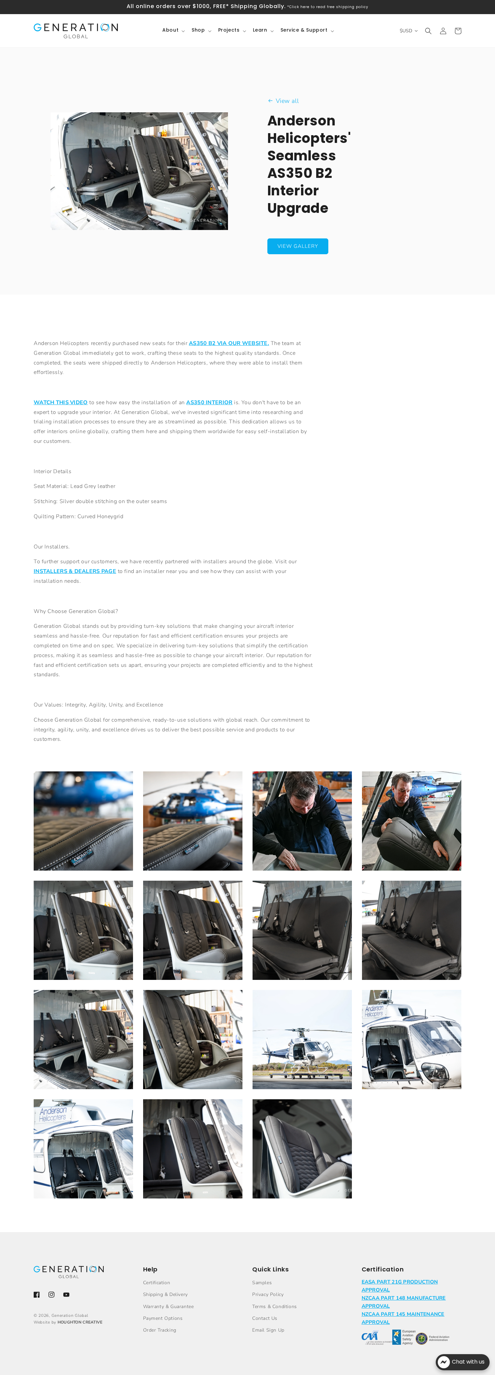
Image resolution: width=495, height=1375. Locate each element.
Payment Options (163, 1318)
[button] (173, 31)
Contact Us (264, 1318)
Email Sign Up (268, 1330)
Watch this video (61, 402)
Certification (156, 1282)
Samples (262, 1282)
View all (287, 101)
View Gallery (297, 246)
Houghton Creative (80, 1322)
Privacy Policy (268, 1294)
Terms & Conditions (274, 1306)
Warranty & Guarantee (168, 1306)
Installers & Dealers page (75, 571)
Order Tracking (159, 1330)
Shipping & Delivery (165, 1294)
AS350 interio (207, 402)
